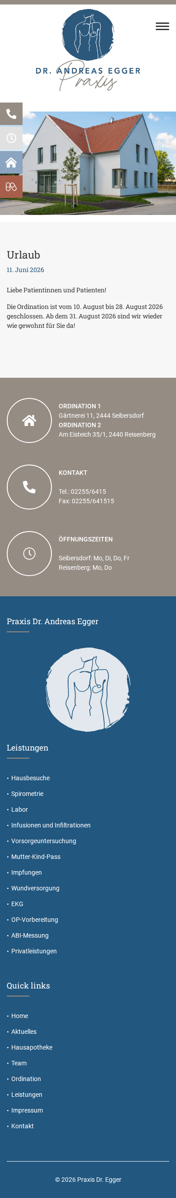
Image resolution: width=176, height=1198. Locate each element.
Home (19, 1015)
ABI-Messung (30, 935)
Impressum (27, 1110)
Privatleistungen (34, 951)
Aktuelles (24, 1031)
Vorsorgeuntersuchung (43, 841)
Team (19, 1063)
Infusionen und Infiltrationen (51, 825)
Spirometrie (27, 793)
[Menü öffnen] (162, 27)
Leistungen (26, 1094)
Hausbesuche (30, 778)
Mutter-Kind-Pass (35, 856)
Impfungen (26, 872)
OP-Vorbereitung (34, 919)
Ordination (26, 1078)
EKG (17, 903)
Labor (19, 809)
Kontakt (22, 1126)
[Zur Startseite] (88, 49)
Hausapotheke (31, 1047)
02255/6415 (88, 491)
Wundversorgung (35, 888)
